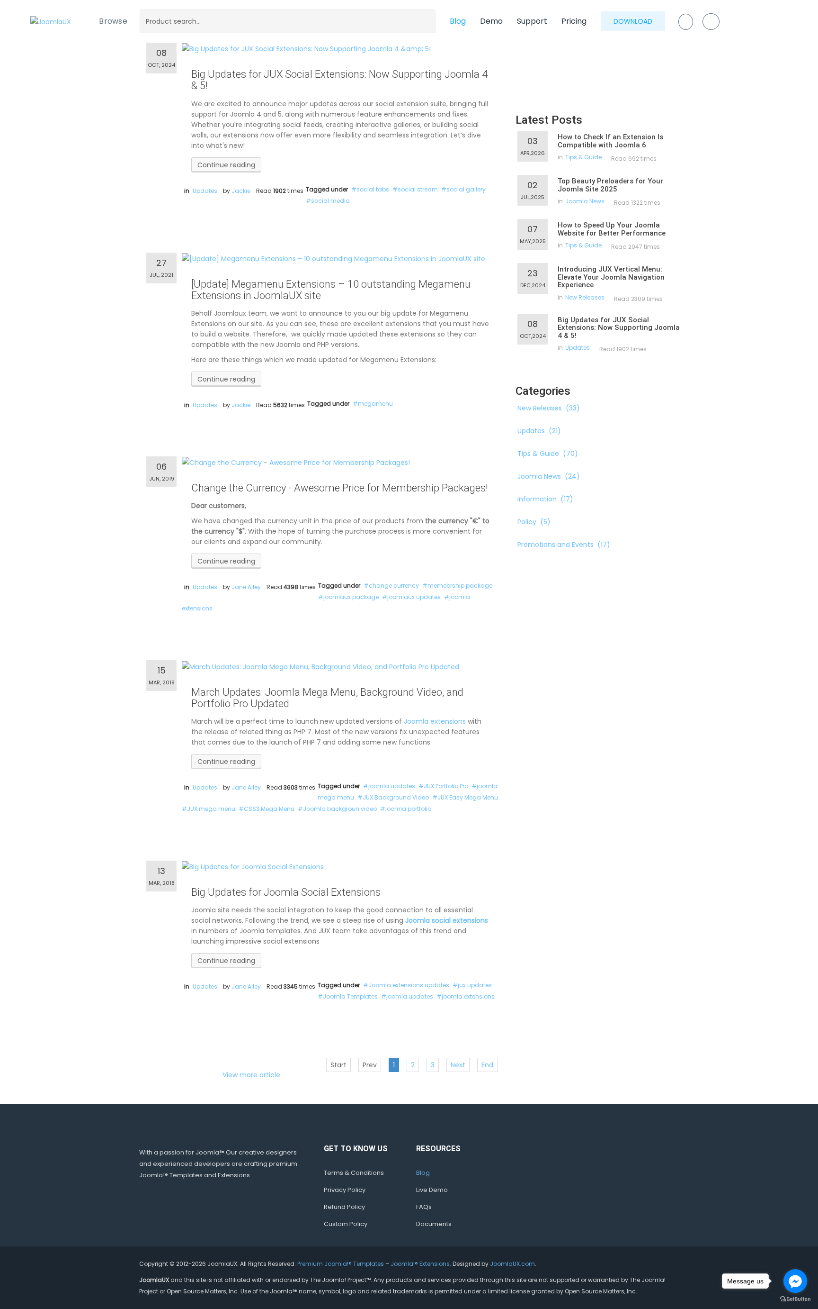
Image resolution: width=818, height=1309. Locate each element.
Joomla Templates (350, 996)
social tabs (372, 189)
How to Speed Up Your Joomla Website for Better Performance (612, 229)
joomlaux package (351, 597)
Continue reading (226, 165)
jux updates (475, 985)
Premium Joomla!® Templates (340, 1264)
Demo (491, 21)
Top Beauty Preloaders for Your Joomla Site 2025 (610, 185)
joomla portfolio (408, 809)
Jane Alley (246, 587)
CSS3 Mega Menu (269, 809)
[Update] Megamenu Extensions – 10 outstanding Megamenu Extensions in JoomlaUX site (331, 289)
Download (633, 21)
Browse (113, 21)
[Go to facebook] (795, 1281)
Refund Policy (344, 1206)
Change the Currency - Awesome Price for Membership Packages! (339, 488)
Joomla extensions (435, 721)
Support (532, 21)
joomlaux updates (414, 597)
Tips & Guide (583, 157)
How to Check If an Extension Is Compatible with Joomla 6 (610, 141)
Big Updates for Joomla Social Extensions (286, 892)
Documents (434, 1223)
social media (330, 201)
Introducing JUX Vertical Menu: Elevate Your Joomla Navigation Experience (611, 277)
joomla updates (391, 786)
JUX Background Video (396, 797)
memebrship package (459, 586)
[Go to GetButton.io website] (795, 1299)
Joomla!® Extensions (420, 1264)
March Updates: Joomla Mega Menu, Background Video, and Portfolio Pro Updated (327, 697)
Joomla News (585, 201)
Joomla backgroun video (340, 809)
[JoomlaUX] (50, 21)
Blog (458, 21)
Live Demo (432, 1189)
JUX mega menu (211, 809)
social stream (418, 189)
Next (458, 1065)
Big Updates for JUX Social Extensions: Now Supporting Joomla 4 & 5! (339, 79)
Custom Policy (345, 1223)
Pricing (574, 21)
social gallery (466, 189)
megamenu (375, 404)
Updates (205, 191)
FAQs (424, 1206)
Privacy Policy (344, 1189)
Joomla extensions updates (408, 985)
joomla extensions (468, 996)
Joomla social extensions (446, 920)
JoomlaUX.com (512, 1264)
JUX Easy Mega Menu (467, 797)
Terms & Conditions (354, 1172)
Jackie (240, 191)
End (487, 1065)
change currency (394, 586)
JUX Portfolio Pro (446, 786)
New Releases (585, 297)
